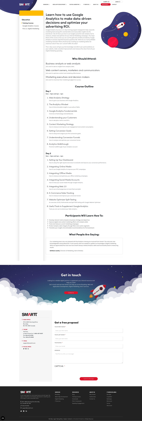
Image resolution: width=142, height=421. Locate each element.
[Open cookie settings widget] (3, 418)
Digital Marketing (75, 4)
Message (57, 350)
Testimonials (92, 396)
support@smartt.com (29, 343)
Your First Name (60, 327)
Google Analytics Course (31, 26)
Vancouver (109, 405)
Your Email (58, 342)
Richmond (109, 401)
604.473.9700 (29, 335)
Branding (46, 4)
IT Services (86, 4)
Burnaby (109, 394)
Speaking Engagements (78, 403)
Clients (105, 1)
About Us (95, 4)
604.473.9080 (30, 337)
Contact (114, 4)
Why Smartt (92, 394)
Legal (54, 419)
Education (105, 4)
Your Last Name (59, 335)
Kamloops (109, 399)
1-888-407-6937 (38, 333)
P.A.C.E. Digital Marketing (31, 29)
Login (117, 1)
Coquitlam (109, 396)
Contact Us (71, 292)
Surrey (108, 403)
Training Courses (28, 23)
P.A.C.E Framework (76, 401)
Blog (73, 394)
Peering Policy (59, 419)
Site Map (51, 419)
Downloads (75, 399)
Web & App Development (59, 4)
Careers (65, 419)
